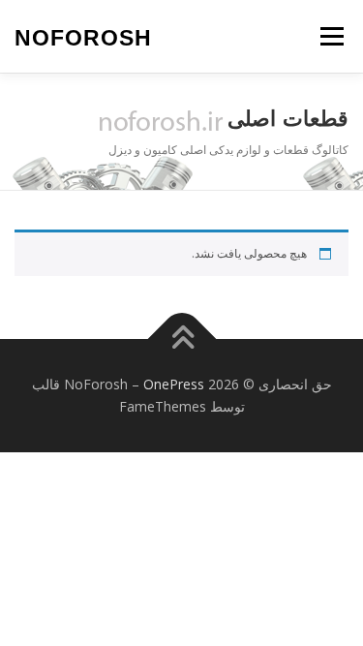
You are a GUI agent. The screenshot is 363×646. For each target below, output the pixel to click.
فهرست (331, 36)
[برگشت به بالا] (181, 338)
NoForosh (83, 37)
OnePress (173, 384)
